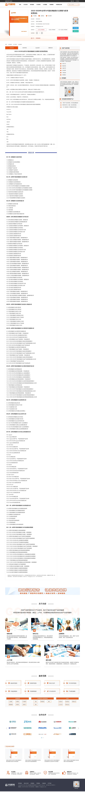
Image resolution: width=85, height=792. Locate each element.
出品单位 (32, 21)
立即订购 (62, 38)
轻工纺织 (15, 44)
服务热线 (32, 23)
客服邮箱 (32, 26)
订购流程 (64, 72)
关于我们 (77, 1)
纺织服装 (20, 44)
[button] (6, 728)
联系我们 (64, 74)
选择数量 (32, 33)
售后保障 (64, 70)
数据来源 (64, 65)
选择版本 (32, 29)
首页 (6, 44)
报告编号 (32, 18)
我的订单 (72, 1)
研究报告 (10, 44)
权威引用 (64, 68)
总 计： (33, 38)
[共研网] (9, 4)
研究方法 (64, 63)
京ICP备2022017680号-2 (50, 785)
